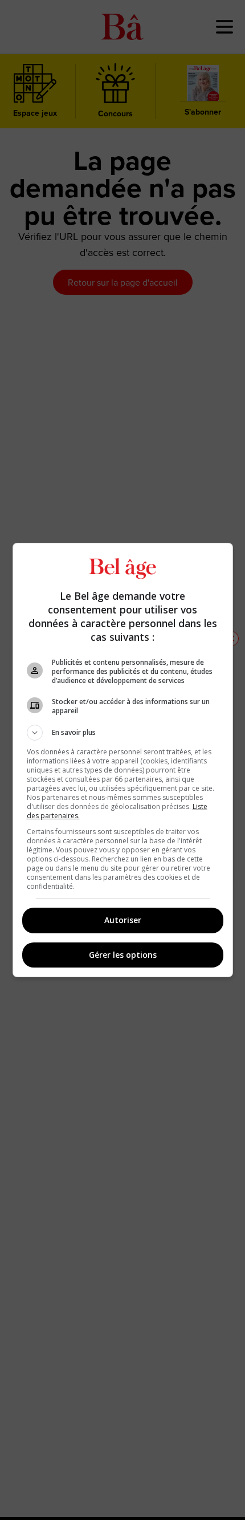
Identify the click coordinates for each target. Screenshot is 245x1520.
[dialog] (123, 760)
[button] (123, 733)
